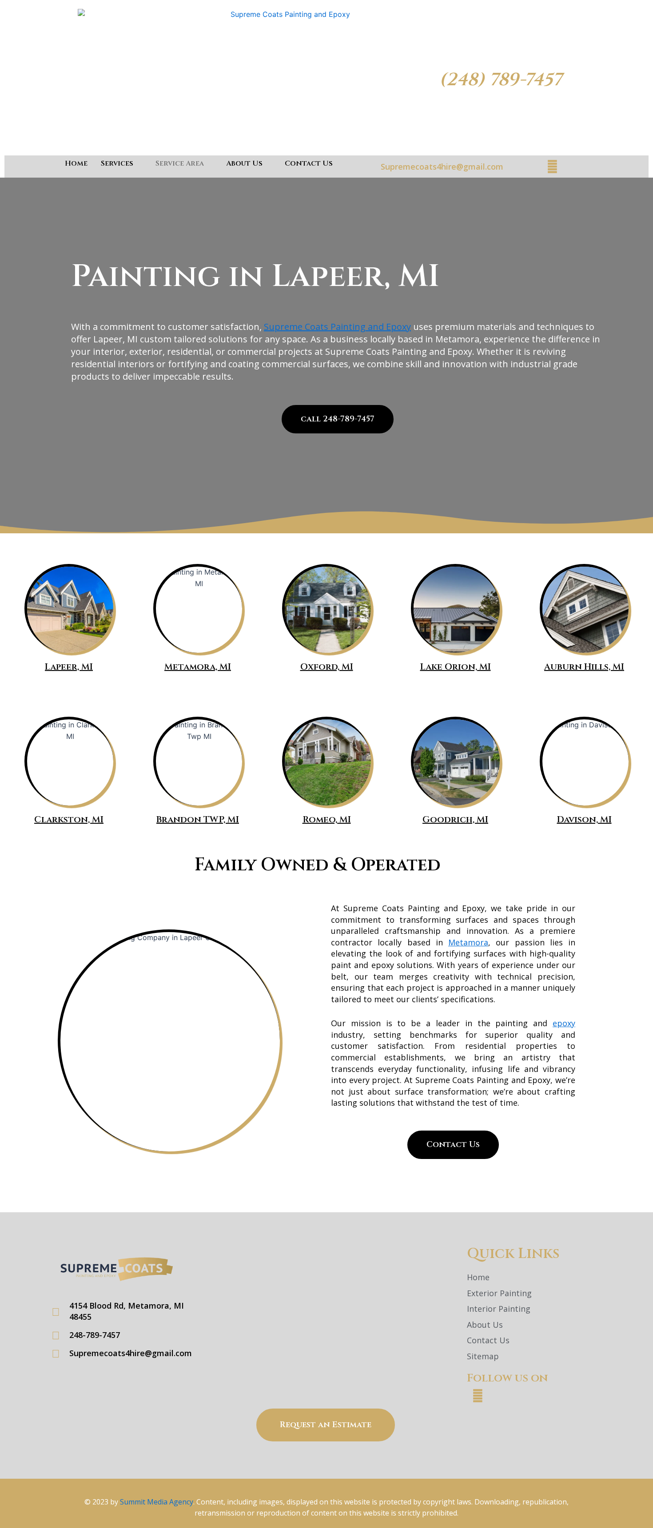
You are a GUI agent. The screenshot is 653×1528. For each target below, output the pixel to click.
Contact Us (309, 163)
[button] (453, 1145)
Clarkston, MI (69, 820)
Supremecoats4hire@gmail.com (442, 166)
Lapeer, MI (69, 667)
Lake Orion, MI (455, 667)
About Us (244, 163)
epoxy (564, 1023)
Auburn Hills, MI (584, 667)
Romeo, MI (327, 820)
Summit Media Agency (156, 1502)
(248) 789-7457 (500, 80)
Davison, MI (584, 820)
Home (76, 163)
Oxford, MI (326, 667)
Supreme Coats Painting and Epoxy (337, 327)
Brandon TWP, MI (197, 820)
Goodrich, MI (455, 820)
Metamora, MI (197, 667)
